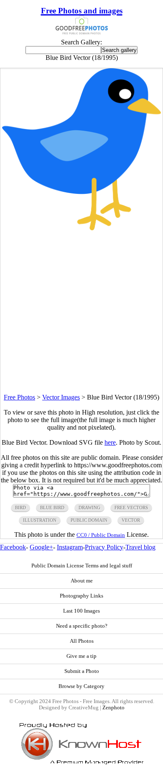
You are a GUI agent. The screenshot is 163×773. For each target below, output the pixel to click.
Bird (20, 507)
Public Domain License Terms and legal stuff (81, 566)
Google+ (41, 547)
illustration (39, 520)
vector (131, 520)
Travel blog (140, 547)
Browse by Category (81, 686)
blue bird (52, 507)
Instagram (70, 547)
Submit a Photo (81, 671)
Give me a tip (81, 656)
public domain (89, 520)
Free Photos (19, 397)
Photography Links (81, 596)
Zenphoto (113, 708)
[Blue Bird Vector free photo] (81, 228)
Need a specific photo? (81, 626)
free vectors (131, 507)
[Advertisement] (81, 312)
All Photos (82, 641)
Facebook (13, 547)
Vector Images (61, 397)
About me (82, 581)
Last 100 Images (81, 611)
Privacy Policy (104, 547)
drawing (89, 507)
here (110, 442)
